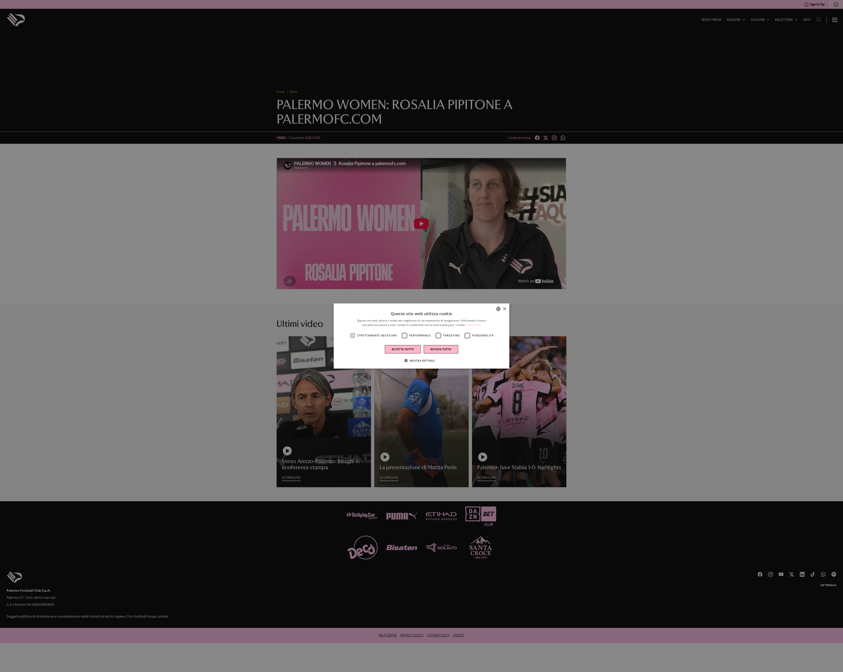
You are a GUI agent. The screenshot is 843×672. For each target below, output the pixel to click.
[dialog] (421, 336)
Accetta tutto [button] (403, 349)
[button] (421, 360)
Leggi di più (473, 325)
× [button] (504, 308)
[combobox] (498, 309)
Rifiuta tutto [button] (441, 349)
